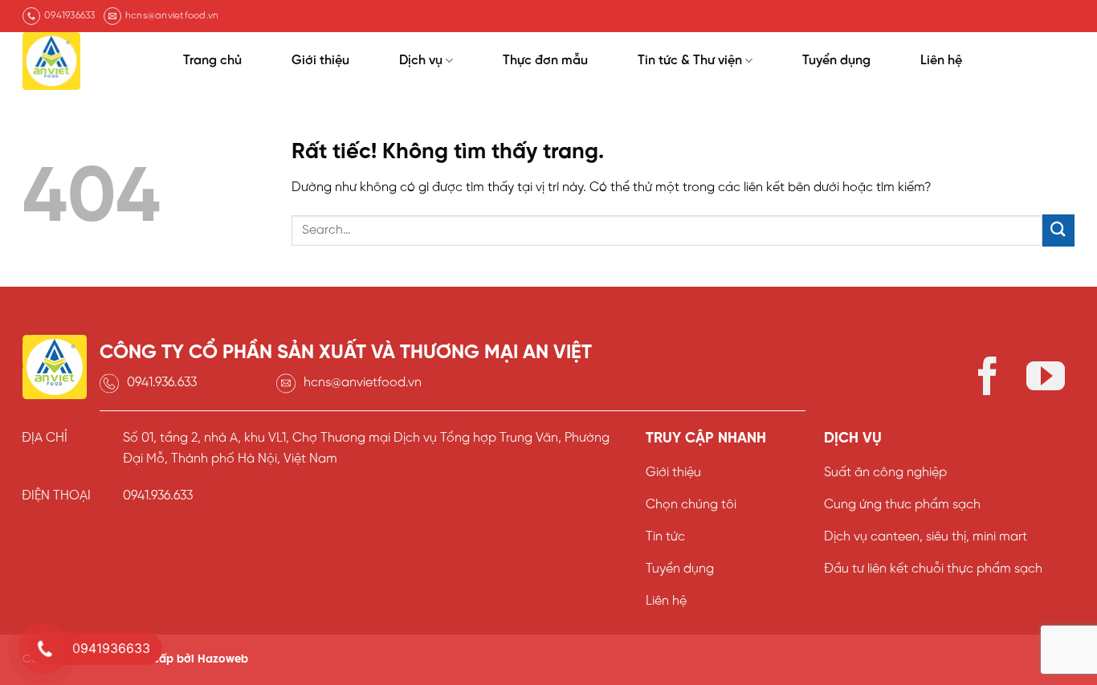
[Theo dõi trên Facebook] (988, 379)
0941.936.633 (162, 382)
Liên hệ (941, 60)
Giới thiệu (320, 60)
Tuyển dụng (836, 60)
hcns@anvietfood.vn (363, 382)
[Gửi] (1058, 230)
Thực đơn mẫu (545, 60)
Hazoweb (223, 659)
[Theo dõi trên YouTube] (1045, 379)
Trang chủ (212, 60)
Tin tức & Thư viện (690, 60)
